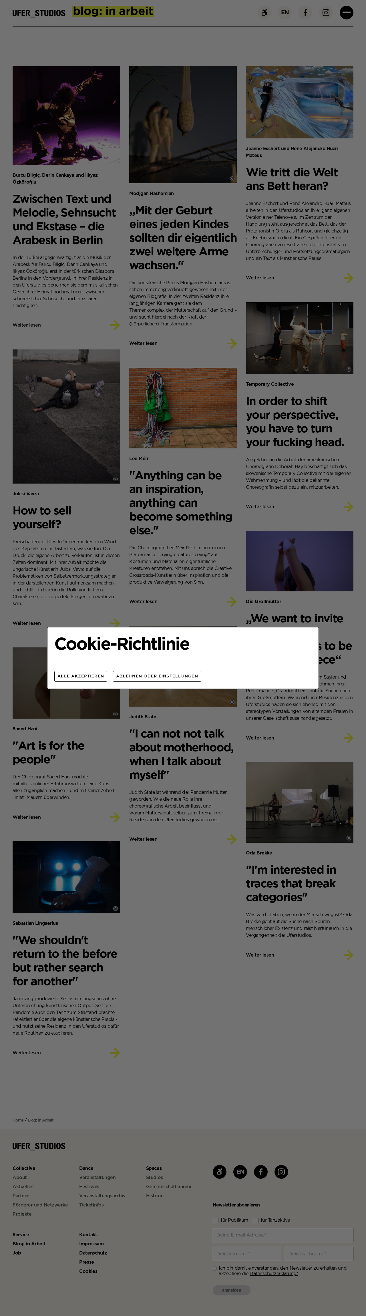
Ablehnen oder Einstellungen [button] (157, 676)
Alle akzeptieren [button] (80, 676)
